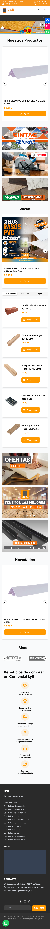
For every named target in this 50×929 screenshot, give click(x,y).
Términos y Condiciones (13, 796)
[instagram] (47, 26)
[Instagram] (25, 901)
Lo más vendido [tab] (10, 294)
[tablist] (25, 294)
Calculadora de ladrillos (13, 826)
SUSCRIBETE (39, 908)
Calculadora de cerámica (14, 809)
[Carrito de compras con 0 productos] (45, 10)
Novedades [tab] (25, 294)
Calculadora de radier (12, 830)
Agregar (27, 113)
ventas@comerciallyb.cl (13, 4)
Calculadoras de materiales (14, 806)
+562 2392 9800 (22, 887)
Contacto (7, 799)
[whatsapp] (47, 32)
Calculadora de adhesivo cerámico (17, 823)
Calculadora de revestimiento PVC (17, 836)
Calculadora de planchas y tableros (18, 819)
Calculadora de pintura (13, 816)
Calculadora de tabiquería (14, 833)
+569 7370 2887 (42, 4)
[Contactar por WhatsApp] (5, 923)
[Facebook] (20, 901)
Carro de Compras (11, 803)
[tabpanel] (25, 373)
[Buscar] (38, 10)
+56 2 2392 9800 (42, 2)
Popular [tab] (40, 294)
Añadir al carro (27, 72)
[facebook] (47, 20)
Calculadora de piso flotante (15, 813)
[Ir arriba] (25, 924)
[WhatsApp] (29, 901)
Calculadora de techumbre (14, 840)
